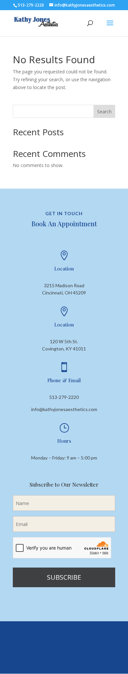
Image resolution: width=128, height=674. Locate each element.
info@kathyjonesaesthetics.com (64, 409)
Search (104, 111)
